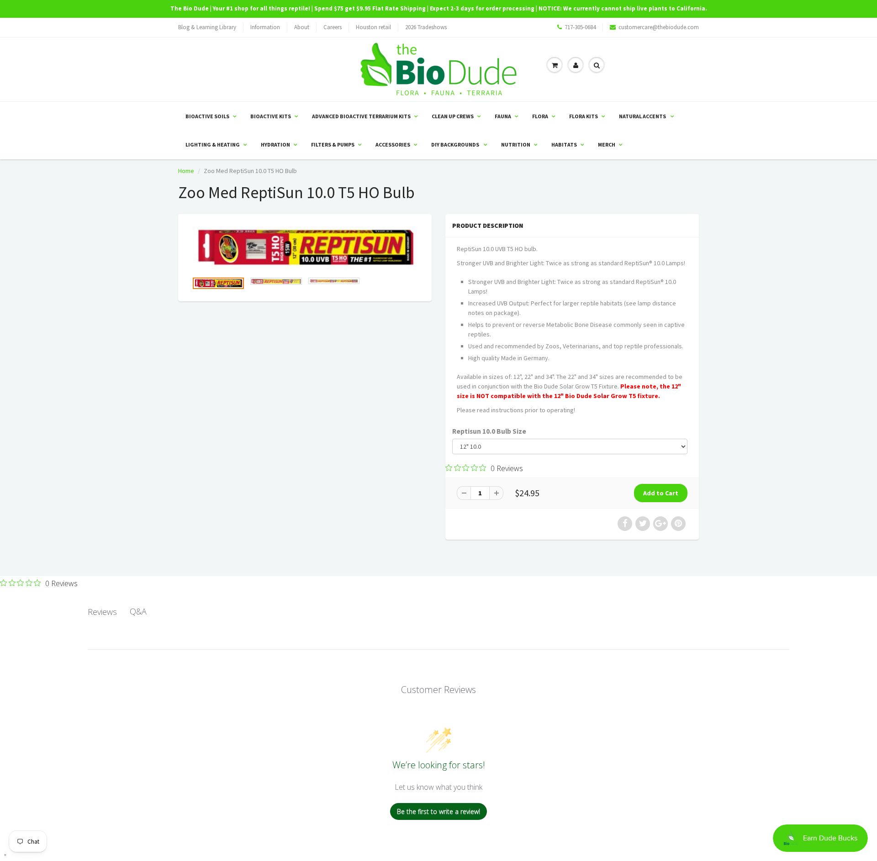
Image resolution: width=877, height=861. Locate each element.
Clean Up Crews (453, 116)
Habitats (564, 144)
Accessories (392, 144)
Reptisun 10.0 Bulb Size (489, 431)
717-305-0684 (580, 27)
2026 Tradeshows (426, 27)
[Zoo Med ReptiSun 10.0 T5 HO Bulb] (305, 247)
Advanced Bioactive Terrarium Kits (361, 116)
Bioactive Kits (270, 116)
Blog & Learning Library (207, 27)
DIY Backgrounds (455, 144)
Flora (540, 116)
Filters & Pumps (332, 144)
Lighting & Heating (212, 144)
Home (186, 171)
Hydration (275, 144)
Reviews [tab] (102, 611)
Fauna (503, 116)
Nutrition (515, 144)
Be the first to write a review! (438, 811)
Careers (332, 27)
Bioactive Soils (207, 116)
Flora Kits (583, 116)
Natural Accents (643, 116)
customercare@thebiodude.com (658, 27)
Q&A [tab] (138, 611)
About (301, 27)
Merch (606, 144)
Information (265, 27)
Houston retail (373, 27)
